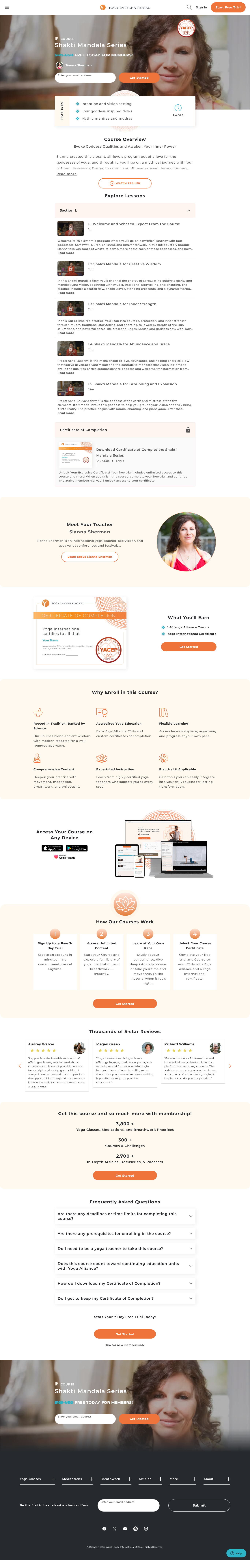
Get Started (139, 77)
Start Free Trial (228, 7)
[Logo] (125, 7)
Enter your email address (75, 75)
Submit (199, 1505)
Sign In (201, 7)
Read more (67, 174)
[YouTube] (125, 1528)
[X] (114, 1528)
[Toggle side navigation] (7, 7)
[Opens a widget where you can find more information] (236, 1553)
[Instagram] (146, 1528)
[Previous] (20, 1065)
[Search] (189, 7)
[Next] (230, 1065)
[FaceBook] (104, 1528)
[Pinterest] (135, 1528)
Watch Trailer (128, 183)
